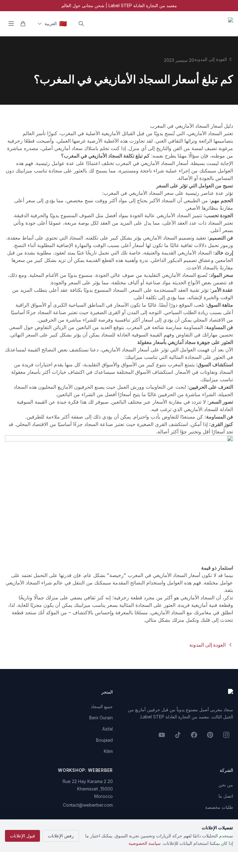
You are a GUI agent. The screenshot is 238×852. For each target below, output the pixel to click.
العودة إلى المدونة (210, 59)
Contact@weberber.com (88, 805)
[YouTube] (162, 735)
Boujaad (104, 740)
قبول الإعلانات (22, 835)
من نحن (225, 784)
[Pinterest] (210, 735)
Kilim (108, 751)
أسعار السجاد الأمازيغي (164, 163)
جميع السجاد (102, 706)
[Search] (81, 23)
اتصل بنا (225, 796)
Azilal (107, 728)
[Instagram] (226, 735)
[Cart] (23, 23)
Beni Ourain (101, 717)
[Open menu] (11, 23)
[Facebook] (194, 735)
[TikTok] (178, 735)
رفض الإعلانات (61, 835)
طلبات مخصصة (219, 807)
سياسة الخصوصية (145, 843)
